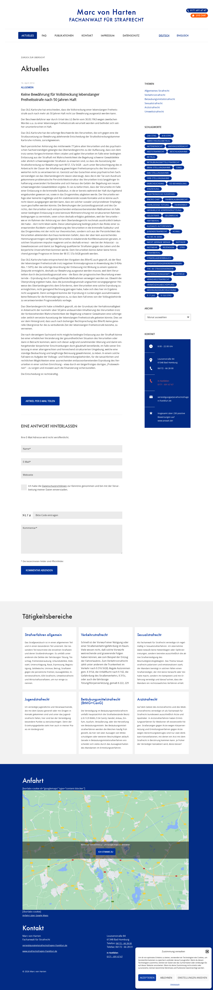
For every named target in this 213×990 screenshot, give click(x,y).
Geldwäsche (171, 215)
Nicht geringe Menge (158, 242)
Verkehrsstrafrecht (155, 94)
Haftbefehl (153, 220)
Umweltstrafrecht (154, 111)
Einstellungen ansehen (192, 977)
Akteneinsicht (155, 146)
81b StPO (166, 135)
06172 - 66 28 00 (165, 368)
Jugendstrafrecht (157, 231)
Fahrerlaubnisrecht (176, 199)
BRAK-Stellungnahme (158, 167)
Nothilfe (180, 242)
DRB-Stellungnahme (158, 178)
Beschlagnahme (178, 151)
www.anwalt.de (165, 420)
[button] (207, 951)
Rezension (168, 247)
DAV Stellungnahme (158, 172)
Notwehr (152, 247)
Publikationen (64, 35)
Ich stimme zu (105, 851)
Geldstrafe (153, 215)
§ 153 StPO (166, 295)
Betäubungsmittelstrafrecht (160, 99)
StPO (182, 247)
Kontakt (87, 35)
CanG (179, 167)
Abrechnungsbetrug (158, 140)
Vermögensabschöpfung (160, 284)
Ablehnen (166, 977)
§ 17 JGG (151, 295)
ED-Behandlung (178, 183)
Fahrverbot (181, 204)
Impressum (175, 984)
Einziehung (153, 188)
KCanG (176, 231)
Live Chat (201, 15)
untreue (180, 274)
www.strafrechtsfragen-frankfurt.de (39, 951)
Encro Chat (153, 199)
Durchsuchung (155, 183)
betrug (151, 157)
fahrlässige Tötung (158, 204)
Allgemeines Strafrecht (157, 90)
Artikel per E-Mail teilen (40, 401)
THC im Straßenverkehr (160, 268)
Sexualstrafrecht (154, 103)
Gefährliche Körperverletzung (164, 210)
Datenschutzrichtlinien (54, 486)
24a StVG (151, 135)
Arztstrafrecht (152, 107)
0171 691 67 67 (198, 10)
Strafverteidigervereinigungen (164, 263)
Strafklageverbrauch (159, 258)
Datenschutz (131, 35)
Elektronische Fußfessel (161, 194)
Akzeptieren (147, 977)
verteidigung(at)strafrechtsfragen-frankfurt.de (44, 945)
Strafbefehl (153, 252)
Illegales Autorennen (159, 226)
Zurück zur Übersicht (33, 57)
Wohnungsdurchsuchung (161, 290)
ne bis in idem (154, 236)
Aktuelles (27, 35)
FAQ (44, 35)
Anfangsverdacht (178, 146)
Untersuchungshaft (158, 274)
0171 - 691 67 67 (165, 384)
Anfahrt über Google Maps (35, 915)
